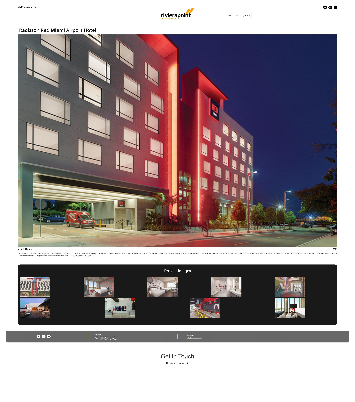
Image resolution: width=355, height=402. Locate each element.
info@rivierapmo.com (27, 7)
